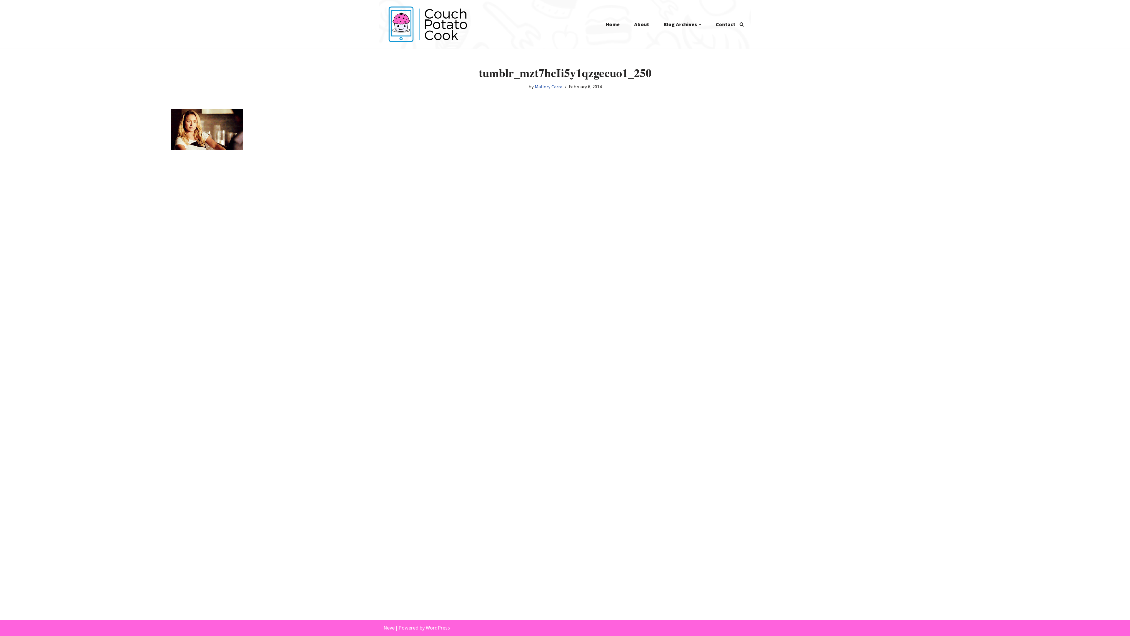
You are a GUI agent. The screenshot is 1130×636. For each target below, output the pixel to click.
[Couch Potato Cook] (427, 24)
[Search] (742, 24)
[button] (700, 24)
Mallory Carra (548, 87)
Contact (725, 24)
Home (613, 24)
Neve (389, 627)
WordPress (438, 627)
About (641, 24)
